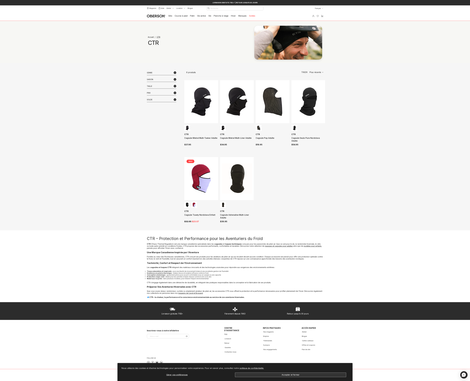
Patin (192, 16)
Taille (149, 86)
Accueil (151, 37)
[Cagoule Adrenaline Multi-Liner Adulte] (237, 178)
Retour (226, 343)
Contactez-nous (230, 352)
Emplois (266, 336)
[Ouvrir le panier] (322, 16)
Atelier (304, 332)
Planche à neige (221, 16)
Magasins (152, 8)
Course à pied (181, 16)
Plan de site (306, 349)
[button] (464, 375)
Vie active (201, 16)
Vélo (170, 16)
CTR (158, 37)
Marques (242, 16)
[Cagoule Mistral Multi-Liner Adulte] (237, 101)
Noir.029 (187, 128)
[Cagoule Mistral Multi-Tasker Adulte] (201, 101)
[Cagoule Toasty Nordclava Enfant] (201, 178)
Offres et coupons (308, 345)
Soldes (252, 16)
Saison (150, 79)
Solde (149, 100)
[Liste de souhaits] (318, 16)
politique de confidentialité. (252, 368)
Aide (162, 8)
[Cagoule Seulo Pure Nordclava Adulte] (308, 101)
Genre (149, 73)
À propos (266, 345)
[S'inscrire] (186, 336)
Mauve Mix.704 (194, 205)
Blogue (190, 8)
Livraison (228, 339)
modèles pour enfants (312, 246)
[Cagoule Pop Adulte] (272, 101)
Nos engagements (270, 349)
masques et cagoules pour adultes (279, 246)
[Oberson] (156, 16)
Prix (149, 93)
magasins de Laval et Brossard (190, 293)
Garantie (228, 347)
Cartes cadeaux (307, 341)
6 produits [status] (191, 72)
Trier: (311, 72)
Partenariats (268, 341)
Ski (209, 16)
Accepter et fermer (291, 375)
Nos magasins (268, 332)
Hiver (233, 16)
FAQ (225, 334)
